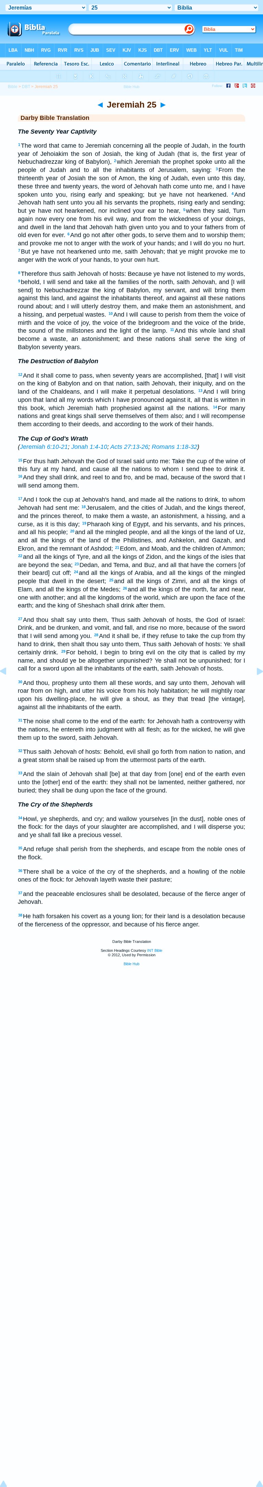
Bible (12, 86)
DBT (26, 86)
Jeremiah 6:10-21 (44, 446)
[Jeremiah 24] (8, 686)
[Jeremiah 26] (254, 686)
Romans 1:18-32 (174, 446)
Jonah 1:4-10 (89, 446)
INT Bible (154, 950)
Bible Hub (131, 964)
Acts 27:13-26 (129, 446)
